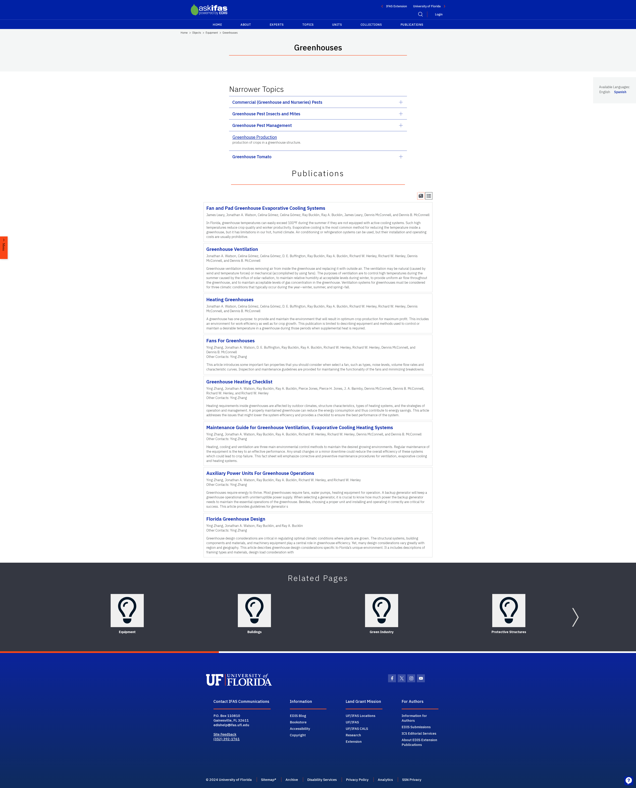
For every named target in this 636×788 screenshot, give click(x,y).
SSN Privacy (411, 779)
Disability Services (322, 779)
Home (217, 25)
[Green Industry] (381, 610)
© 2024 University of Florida (229, 779)
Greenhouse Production (254, 137)
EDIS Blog (298, 715)
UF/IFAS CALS (357, 728)
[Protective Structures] (508, 610)
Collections (371, 25)
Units (337, 25)
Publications (411, 25)
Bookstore (298, 722)
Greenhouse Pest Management (262, 125)
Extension (354, 741)
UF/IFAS (352, 722)
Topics (308, 25)
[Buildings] (254, 610)
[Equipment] (127, 610)
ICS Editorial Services (419, 733)
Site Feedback (224, 734)
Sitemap (267, 779)
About (245, 25)
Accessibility (300, 728)
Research (353, 735)
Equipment (212, 32)
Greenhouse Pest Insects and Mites (266, 113)
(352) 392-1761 (226, 738)
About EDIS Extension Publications (419, 742)
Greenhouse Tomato (251, 156)
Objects (196, 32)
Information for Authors (414, 718)
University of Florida (427, 6)
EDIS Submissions (416, 727)
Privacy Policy (357, 779)
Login (439, 14)
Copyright (298, 735)
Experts (277, 25)
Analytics (385, 779)
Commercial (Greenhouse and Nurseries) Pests (277, 102)
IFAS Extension (396, 6)
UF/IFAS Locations (360, 715)
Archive (292, 779)
